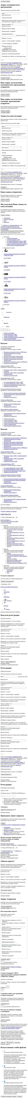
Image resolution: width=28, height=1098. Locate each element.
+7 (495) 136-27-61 (22, 845)
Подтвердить (4, 807)
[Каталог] (5, 600)
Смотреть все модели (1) (10, 406)
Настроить (10, 1042)
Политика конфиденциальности (15, 554)
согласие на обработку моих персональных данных (11, 63)
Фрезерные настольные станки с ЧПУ (15, 362)
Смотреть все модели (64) (10, 375)
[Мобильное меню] (5, 330)
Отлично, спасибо (5, 967)
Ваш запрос (5, 147)
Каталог (9, 600)
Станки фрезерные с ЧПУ (10, 335)
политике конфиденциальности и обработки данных (12, 67)
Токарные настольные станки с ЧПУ (15, 352)
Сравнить (3, 987)
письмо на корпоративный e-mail (11, 71)
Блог (5, 220)
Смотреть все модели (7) (10, 397)
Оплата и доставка (9, 219)
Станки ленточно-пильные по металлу (17, 244)
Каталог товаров (20, 824)
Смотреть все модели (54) (10, 386)
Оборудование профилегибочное (15, 245)
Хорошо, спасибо (5, 94)
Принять (3, 1042)
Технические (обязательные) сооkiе (13, 1052)
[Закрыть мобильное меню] (8, 330)
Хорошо (3, 823)
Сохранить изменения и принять (8, 1096)
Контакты (6, 222)
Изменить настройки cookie (14, 560)
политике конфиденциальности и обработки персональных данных (11, 1027)
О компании (7, 218)
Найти (2, 308)
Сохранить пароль (5, 959)
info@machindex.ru (5, 520)
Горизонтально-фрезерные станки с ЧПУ (14, 385)
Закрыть (20, 1096)
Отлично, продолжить (6, 906)
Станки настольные (12, 238)
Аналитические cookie (10, 1067)
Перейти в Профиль (16, 967)
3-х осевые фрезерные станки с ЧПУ (16, 241)
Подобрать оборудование (7, 843)
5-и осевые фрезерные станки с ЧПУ (16, 242)
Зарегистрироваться (10, 661)
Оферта (9, 553)
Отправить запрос (5, 78)
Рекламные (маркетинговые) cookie (13, 1082)
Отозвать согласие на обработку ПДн (17, 563)
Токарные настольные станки (13, 357)
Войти (7, 609)
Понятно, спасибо (5, 110)
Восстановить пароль (6, 890)
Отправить (3, 187)
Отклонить (17, 1042)
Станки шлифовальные (10, 338)
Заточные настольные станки (13, 356)
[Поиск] (2, 330)
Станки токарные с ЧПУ (13, 239)
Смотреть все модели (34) (10, 363)
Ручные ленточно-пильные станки (15, 393)
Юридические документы (14, 561)
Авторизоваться (5, 968)
